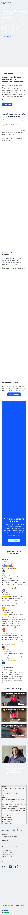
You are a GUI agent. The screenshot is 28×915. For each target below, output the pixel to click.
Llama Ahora (7, 104)
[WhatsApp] (16, 866)
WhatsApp (6, 912)
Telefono (6, 910)
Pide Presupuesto (14, 394)
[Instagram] (4, 866)
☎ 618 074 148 (8, 36)
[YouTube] (10, 866)
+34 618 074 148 (6, 842)
